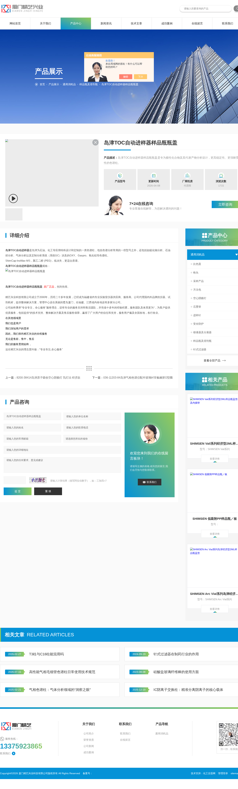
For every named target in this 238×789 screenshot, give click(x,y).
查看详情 (215, 458)
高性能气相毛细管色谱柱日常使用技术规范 (62, 672)
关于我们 (45, 23)
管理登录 (223, 773)
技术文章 (136, 23)
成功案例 (166, 23)
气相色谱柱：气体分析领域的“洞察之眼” (60, 690)
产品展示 (54, 84)
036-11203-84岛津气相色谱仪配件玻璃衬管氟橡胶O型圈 (138, 377)
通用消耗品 (69, 84)
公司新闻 (88, 746)
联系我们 (227, 23)
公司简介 (88, 733)
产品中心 (75, 23)
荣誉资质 (88, 739)
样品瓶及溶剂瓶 (88, 84)
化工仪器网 (209, 773)
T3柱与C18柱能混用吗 (46, 654)
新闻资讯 (106, 23)
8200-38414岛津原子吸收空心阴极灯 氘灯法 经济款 (48, 377)
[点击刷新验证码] (38, 480)
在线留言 (197, 23)
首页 (42, 84)
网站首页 (15, 23)
